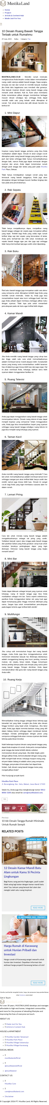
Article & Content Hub (14, 15)
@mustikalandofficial (13, 1066)
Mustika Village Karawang (17, 1045)
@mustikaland (10, 1071)
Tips (29, 39)
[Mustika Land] (15, 3)
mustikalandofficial (12, 1058)
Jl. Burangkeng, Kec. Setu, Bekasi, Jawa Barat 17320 (23, 784)
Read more (38, 908)
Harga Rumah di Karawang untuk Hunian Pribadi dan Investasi (21, 950)
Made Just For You (13, 18)
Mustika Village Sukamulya (17, 1043)
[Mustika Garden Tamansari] (24, 808)
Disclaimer (9, 1096)
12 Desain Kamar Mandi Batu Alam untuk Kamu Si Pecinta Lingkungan (22, 872)
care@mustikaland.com (33, 793)
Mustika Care (10, 1084)
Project (8, 13)
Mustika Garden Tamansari (17, 1037)
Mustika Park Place (10, 781)
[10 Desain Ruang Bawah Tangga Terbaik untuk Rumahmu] (24, 57)
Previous (23, 821)
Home (7, 10)
